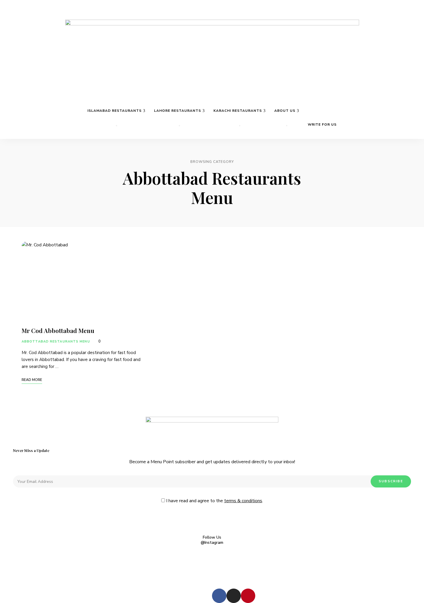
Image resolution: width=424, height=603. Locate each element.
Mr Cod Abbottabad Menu (59, 330)
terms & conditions (243, 501)
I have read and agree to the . (214, 501)
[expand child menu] (116, 125)
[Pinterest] (248, 596)
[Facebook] (219, 596)
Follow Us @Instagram (212, 540)
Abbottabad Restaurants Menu (56, 341)
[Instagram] (233, 596)
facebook (394, 15)
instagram (405, 15)
